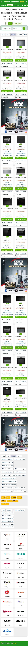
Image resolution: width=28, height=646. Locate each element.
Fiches (19, 456)
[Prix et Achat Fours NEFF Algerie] (7, 611)
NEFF (7, 615)
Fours (4, 5)
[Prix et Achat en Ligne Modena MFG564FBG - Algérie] (7, 201)
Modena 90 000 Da (8, 521)
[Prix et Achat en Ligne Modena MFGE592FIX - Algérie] (20, 391)
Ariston (7, 577)
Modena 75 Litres (20, 459)
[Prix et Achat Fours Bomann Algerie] (7, 621)
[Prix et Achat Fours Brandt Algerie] (7, 563)
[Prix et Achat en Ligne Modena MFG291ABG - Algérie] (7, 360)
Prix (26, 34)
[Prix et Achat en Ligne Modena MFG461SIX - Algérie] (7, 73)
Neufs (20, 23)
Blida (4, 501)
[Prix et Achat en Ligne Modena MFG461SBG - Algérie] (7, 329)
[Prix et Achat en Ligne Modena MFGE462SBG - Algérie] (7, 139)
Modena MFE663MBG (7, 239)
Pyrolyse (23, 245)
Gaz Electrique (5, 314)
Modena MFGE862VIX (7, 177)
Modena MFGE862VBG (21, 147)
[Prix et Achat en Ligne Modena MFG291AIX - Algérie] (20, 329)
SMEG (20, 567)
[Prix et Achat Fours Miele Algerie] (20, 621)
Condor (21, 606)
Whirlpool (7, 587)
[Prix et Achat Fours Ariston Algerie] (7, 573)
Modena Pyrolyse (7, 472)
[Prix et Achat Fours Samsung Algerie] (20, 611)
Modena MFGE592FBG (21, 306)
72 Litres (21, 374)
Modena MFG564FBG (7, 208)
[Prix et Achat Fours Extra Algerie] (20, 535)
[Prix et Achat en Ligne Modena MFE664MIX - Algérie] (20, 232)
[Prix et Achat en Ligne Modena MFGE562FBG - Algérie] (7, 298)
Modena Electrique (20, 472)
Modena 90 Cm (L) (20, 488)
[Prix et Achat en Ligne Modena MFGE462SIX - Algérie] (20, 73)
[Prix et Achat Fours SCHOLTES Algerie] (20, 573)
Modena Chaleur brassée (9, 481)
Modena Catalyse (20, 469)
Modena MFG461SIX (7, 80)
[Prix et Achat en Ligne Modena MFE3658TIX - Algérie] (20, 360)
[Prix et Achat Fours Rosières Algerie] (7, 544)
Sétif (10, 501)
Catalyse (9, 56)
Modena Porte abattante (9, 484)
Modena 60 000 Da (8, 513)
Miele (20, 625)
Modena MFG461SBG (7, 336)
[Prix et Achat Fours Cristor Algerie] (7, 630)
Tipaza (16, 501)
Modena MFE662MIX (20, 208)
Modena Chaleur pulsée (9, 478)
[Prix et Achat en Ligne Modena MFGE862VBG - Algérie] (20, 139)
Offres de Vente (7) (7, 60)
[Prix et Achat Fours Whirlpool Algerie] (7, 582)
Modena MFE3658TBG (7, 398)
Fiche (3, 63)
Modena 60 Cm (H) (21, 491)
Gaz (3, 58)
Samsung (20, 615)
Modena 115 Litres (8, 465)
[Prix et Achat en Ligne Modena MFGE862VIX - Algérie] (7, 170)
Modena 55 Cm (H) (8, 491)
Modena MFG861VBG (7, 49)
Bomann (7, 625)
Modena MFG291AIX (20, 336)
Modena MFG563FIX (20, 177)
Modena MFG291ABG (7, 367)
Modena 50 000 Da (19, 510)
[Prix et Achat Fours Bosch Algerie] (7, 535)
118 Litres (18, 312)
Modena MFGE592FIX (21, 398)
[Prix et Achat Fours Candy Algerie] (7, 554)
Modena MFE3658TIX (21, 367)
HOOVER (7, 596)
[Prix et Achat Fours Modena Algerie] (20, 544)
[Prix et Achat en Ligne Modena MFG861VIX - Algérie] (20, 42)
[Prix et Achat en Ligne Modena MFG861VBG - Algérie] (7, 42)
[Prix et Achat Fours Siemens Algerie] (20, 554)
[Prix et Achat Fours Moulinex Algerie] (7, 601)
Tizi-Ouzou (6, 504)
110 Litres (5, 374)
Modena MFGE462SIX (21, 80)
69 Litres (18, 184)
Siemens (21, 558)
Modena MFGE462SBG (7, 147)
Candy (7, 558)
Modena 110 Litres (8, 462)
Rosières (7, 548)
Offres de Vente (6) (21, 347)
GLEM (20, 587)
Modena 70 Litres (7, 459)
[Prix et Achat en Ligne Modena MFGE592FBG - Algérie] (20, 298)
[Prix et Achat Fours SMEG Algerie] (20, 563)
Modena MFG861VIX (20, 49)
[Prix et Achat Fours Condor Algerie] (20, 601)
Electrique (18, 217)
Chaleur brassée (8, 345)
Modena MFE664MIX (20, 239)
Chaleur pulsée (8, 58)
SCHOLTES (21, 577)
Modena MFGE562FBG (7, 306)
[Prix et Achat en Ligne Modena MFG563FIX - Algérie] (20, 170)
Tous (10, 5)
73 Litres (5, 56)
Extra (20, 539)
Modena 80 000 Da (8, 518)
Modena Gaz (6, 475)
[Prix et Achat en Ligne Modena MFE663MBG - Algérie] (7, 232)
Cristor (7, 634)
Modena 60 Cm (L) (8, 488)
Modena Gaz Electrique (19, 475)
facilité (15, 23)
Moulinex (7, 606)
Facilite (18, 5)
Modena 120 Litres (8, 469)
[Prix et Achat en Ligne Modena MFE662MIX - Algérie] (20, 201)
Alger (20, 497)
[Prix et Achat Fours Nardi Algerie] (20, 592)
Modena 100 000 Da (8, 524)
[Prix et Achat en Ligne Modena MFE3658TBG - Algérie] (7, 391)
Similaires (9, 63)
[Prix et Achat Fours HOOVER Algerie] (7, 592)
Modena (13, 34)
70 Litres (21, 215)
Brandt (7, 567)
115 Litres (18, 343)
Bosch (7, 539)
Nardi (20, 596)
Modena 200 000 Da (8, 527)
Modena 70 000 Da (8, 515)
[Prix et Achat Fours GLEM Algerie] (20, 582)
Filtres (20, 34)
